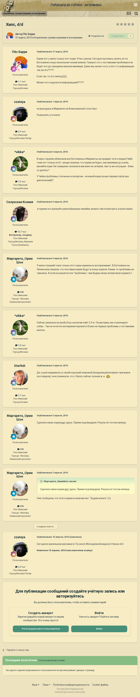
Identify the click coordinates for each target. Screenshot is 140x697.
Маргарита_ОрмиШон (20, 260)
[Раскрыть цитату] (41, 481)
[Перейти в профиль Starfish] (20, 377)
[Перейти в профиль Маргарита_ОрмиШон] (20, 274)
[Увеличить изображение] (108, 376)
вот (63, 422)
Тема (45, 684)
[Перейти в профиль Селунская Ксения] (20, 214)
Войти (99, 628)
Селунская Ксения (19, 202)
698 (21, 292)
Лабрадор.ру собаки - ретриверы (76, 5)
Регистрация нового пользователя (41, 628)
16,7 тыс (21, 231)
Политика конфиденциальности (71, 684)
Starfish (19, 365)
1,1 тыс (21, 81)
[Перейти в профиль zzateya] (20, 114)
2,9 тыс (21, 131)
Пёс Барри (29, 34)
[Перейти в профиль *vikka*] (20, 164)
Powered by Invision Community (70, 692)
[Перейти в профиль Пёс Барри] (9, 36)
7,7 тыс (21, 395)
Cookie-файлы (100, 684)
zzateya (19, 102)
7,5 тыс (21, 181)
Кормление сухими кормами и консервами (58, 37)
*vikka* (20, 152)
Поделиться (97, 36)
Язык (35, 684)
